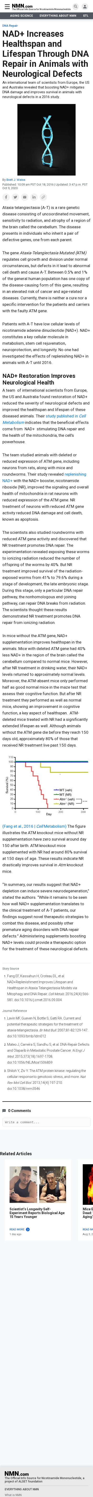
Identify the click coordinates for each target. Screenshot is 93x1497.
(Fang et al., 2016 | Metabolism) (34, 826)
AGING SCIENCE (21, 15)
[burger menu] (7, 6)
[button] (6, 197)
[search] (75, 6)
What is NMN (13, 1495)
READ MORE (17, 1229)
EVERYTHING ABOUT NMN (58, 15)
